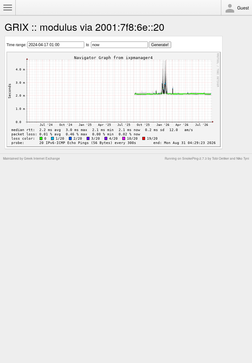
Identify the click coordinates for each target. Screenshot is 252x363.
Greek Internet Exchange (42, 158)
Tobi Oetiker (220, 158)
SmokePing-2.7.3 (194, 158)
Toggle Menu (7, 7)
